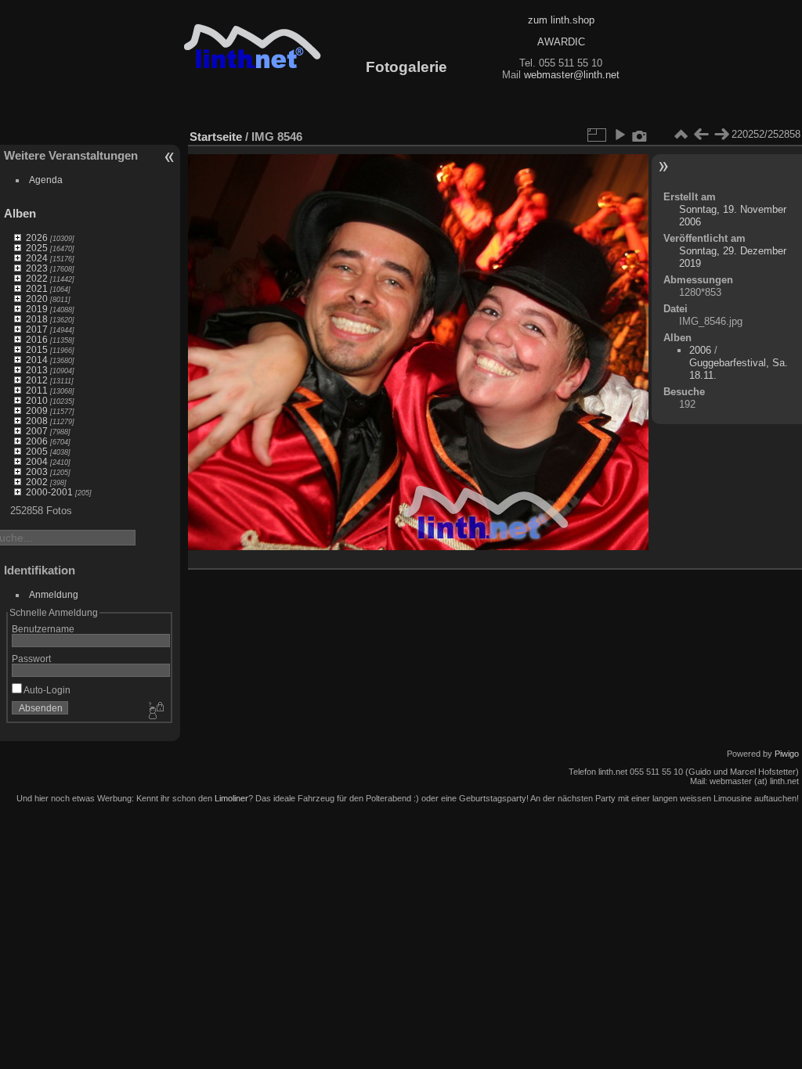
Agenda (46, 180)
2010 (37, 400)
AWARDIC (561, 42)
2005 (37, 451)
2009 (37, 410)
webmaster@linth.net (572, 75)
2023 (37, 268)
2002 (37, 482)
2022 (37, 278)
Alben (20, 213)
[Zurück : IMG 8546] (701, 134)
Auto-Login (46, 690)
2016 (37, 339)
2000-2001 (49, 492)
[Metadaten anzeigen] (640, 134)
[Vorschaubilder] (680, 134)
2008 (37, 421)
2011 (37, 390)
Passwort (31, 658)
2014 (37, 360)
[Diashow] (619, 134)
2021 (37, 288)
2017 (37, 329)
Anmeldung (53, 594)
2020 (37, 298)
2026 (37, 237)
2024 (37, 258)
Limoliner (231, 798)
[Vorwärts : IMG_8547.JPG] (721, 134)
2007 (37, 431)
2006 (37, 441)
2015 (37, 349)
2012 (37, 380)
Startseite (216, 136)
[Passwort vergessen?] (155, 711)
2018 (37, 319)
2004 (37, 461)
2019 (37, 309)
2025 (37, 248)
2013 (37, 370)
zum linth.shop (561, 20)
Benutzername (43, 629)
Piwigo (787, 753)
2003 (37, 471)
